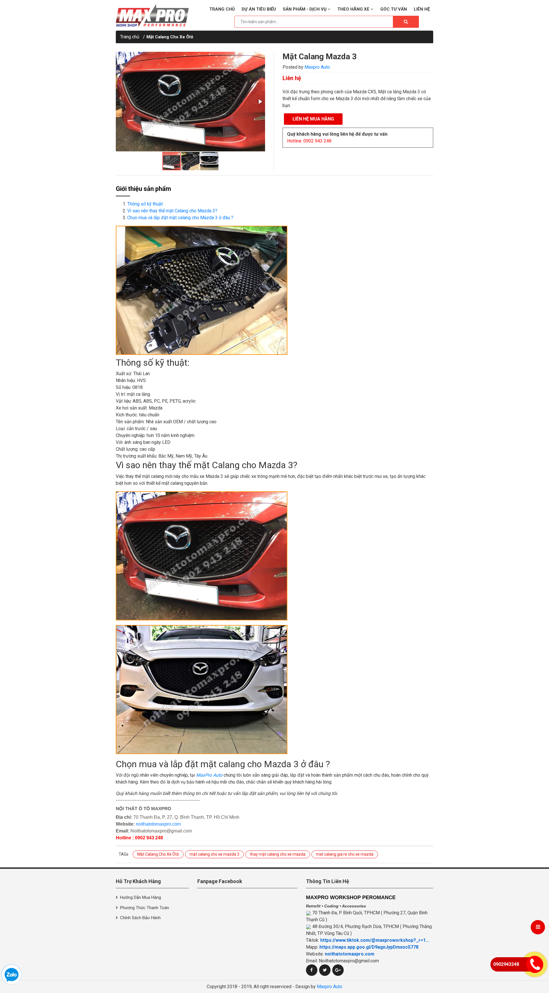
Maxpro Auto (317, 67)
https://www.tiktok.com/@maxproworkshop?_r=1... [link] (374, 940)
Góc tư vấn (393, 9)
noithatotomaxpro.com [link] (349, 954)
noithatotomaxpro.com (158, 824)
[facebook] (311, 970)
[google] (338, 970)
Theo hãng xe (354, 9)
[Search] (406, 21)
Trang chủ (222, 9)
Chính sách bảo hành (140, 917)
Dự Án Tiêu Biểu (259, 9)
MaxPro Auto (209, 775)
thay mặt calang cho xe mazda (277, 854)
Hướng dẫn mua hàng (140, 897)
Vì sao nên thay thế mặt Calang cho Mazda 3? (172, 210)
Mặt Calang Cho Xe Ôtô (169, 36)
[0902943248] (11, 974)
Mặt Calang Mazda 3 (320, 56)
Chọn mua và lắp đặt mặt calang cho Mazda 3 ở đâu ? (180, 217)
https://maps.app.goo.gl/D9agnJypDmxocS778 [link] (368, 947)
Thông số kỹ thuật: (145, 204)
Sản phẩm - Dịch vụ (305, 9)
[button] (259, 101)
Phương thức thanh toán (144, 907)
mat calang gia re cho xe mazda (344, 854)
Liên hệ (422, 9)
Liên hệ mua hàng (313, 119)
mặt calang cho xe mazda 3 (214, 854)
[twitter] (325, 970)
